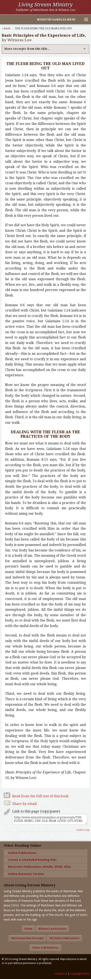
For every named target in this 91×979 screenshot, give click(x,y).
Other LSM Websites (45, 947)
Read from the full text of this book (40, 796)
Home (28, 928)
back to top (83, 830)
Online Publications (22, 852)
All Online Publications (64, 938)
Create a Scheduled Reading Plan (32, 859)
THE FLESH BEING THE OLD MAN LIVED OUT (43, 28)
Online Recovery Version (26, 874)
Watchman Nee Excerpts (27, 938)
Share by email (24, 804)
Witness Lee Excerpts (52, 928)
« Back (6, 28)
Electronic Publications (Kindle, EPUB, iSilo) (39, 866)
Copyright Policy (79, 973)
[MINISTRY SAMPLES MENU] (84, 19)
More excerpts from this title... (27, 48)
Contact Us (60, 973)
